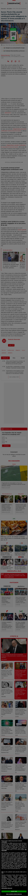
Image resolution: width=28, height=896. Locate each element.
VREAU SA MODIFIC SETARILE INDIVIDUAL (14, 894)
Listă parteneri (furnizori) (6, 888)
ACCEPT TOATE (14, 891)
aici (12, 862)
